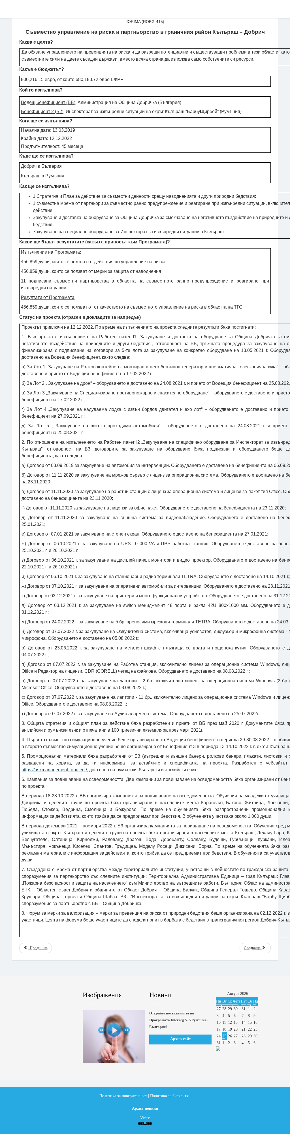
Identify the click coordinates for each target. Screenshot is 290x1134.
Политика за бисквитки (170, 1096)
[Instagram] (64, 995)
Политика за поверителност (123, 1096)
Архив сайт (180, 1039)
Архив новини (145, 1108)
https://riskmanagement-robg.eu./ (54, 769)
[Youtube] (50, 995)
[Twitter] (37, 995)
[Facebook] (23, 995)
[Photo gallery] (114, 1036)
